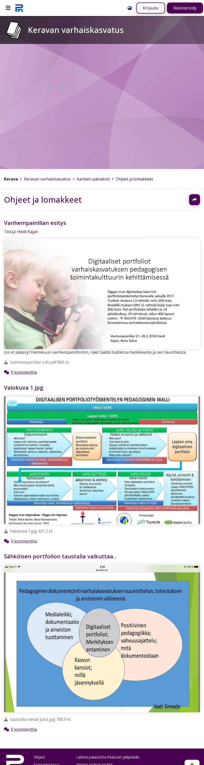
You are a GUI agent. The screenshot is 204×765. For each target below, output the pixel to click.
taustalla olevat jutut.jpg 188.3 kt (40, 719)
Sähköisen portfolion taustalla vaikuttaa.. (60, 556)
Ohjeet (39, 757)
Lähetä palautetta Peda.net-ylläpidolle (107, 757)
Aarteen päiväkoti (93, 179)
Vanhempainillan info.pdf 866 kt (39, 362)
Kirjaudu (150, 8)
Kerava (11, 179)
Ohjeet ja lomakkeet (134, 179)
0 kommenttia (24, 372)
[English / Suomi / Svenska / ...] (129, 8)
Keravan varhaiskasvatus (47, 179)
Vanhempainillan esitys (35, 223)
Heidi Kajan (27, 231)
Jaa (194, 199)
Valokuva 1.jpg (23, 387)
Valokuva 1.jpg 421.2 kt (31, 531)
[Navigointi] (8, 8)
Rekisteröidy (185, 8)
